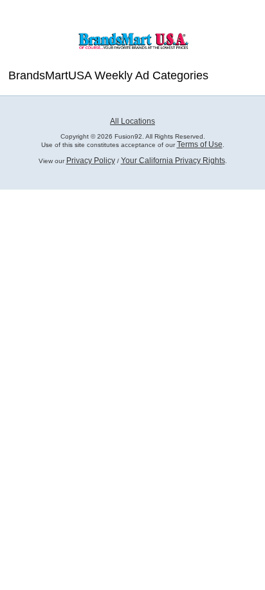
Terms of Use (200, 144)
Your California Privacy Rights (173, 160)
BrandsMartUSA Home (132, 39)
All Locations (132, 121)
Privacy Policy (90, 160)
